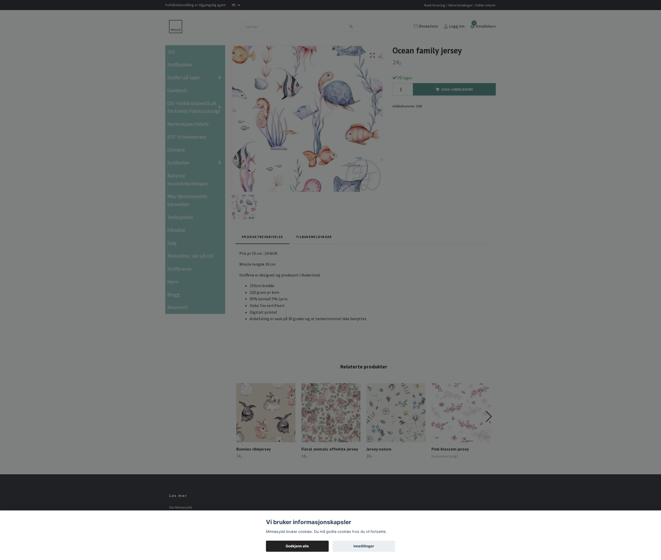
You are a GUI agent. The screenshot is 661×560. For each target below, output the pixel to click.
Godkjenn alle (297, 546)
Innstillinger (363, 546)
